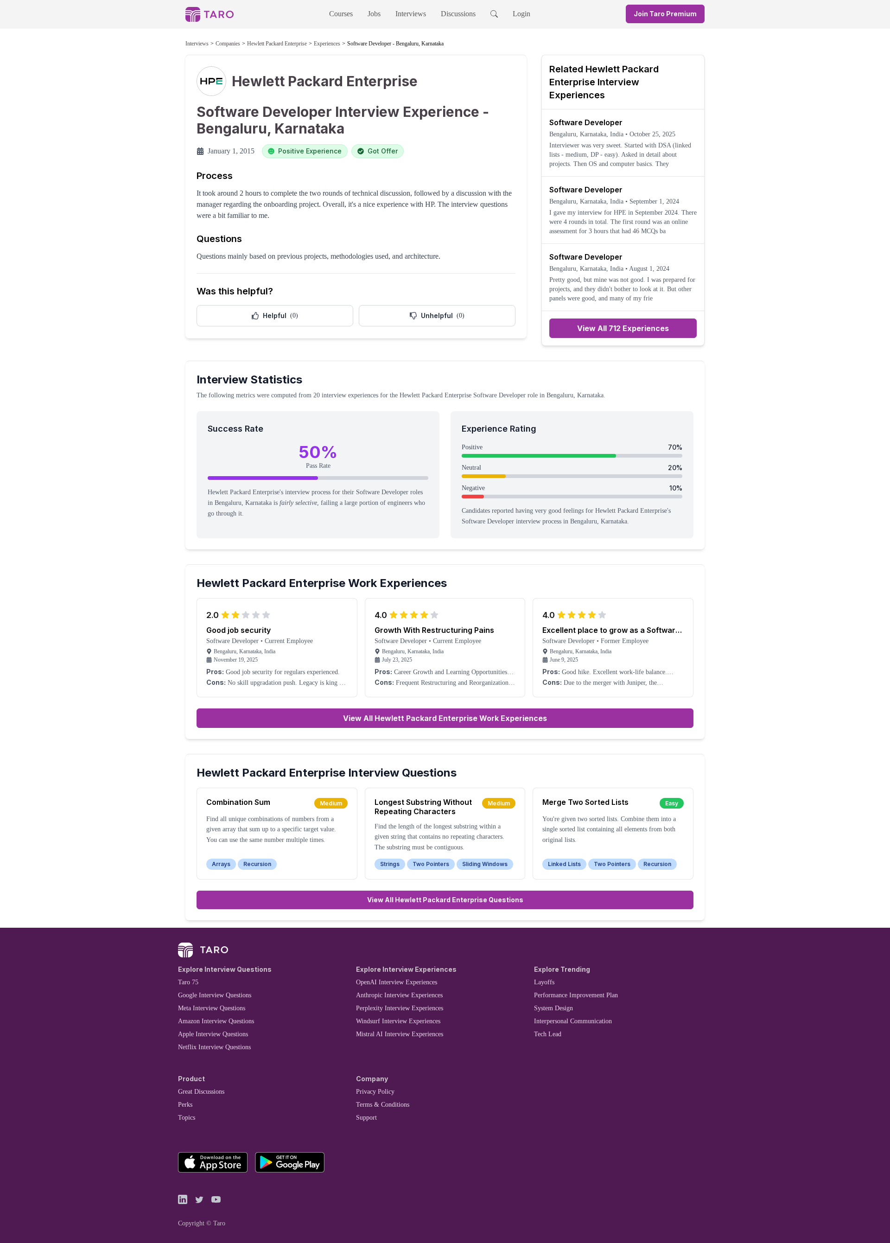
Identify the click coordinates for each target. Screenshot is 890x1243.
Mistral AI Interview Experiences (399, 1034)
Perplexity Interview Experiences (399, 1008)
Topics (186, 1117)
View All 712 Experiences (623, 328)
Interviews (410, 14)
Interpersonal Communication (573, 1021)
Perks (185, 1104)
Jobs (374, 14)
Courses (341, 14)
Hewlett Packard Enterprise (277, 43)
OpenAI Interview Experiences (396, 982)
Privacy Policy (375, 1091)
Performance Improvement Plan (576, 995)
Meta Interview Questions (211, 1008)
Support (366, 1117)
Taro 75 (188, 982)
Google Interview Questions (214, 995)
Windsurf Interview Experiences (398, 1021)
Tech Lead (547, 1034)
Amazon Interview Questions (216, 1021)
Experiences (327, 43)
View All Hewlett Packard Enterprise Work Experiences (445, 718)
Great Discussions (201, 1091)
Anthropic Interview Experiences (399, 995)
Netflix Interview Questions (214, 1047)
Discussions (458, 14)
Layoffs (544, 982)
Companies (228, 43)
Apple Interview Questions (213, 1034)
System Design (553, 1008)
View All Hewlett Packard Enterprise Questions (445, 900)
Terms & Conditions (382, 1104)
